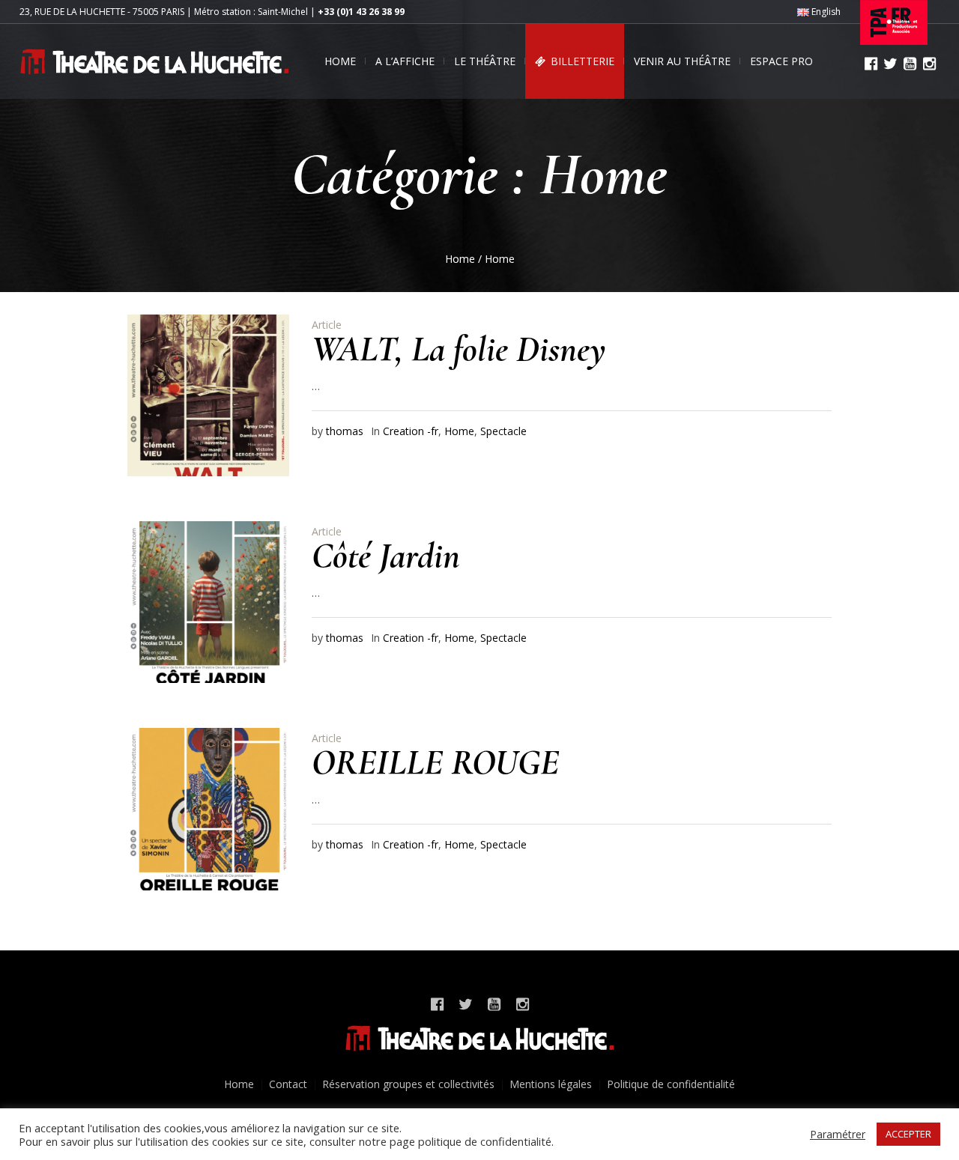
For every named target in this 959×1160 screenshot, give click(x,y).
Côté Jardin (386, 555)
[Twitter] (890, 63)
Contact (288, 1084)
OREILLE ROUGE (435, 762)
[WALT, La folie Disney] (208, 395)
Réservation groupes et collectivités (408, 1084)
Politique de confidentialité (671, 1084)
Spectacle (503, 431)
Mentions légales (550, 1084)
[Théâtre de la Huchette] (479, 1038)
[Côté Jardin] (208, 602)
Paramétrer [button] (837, 1134)
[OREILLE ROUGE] (208, 809)
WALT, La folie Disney (459, 349)
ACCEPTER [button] (908, 1134)
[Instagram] (929, 63)
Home (460, 259)
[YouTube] (909, 63)
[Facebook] (870, 63)
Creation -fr (410, 431)
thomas (344, 431)
